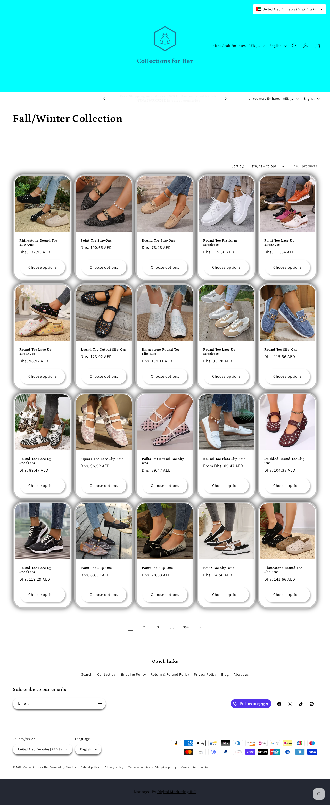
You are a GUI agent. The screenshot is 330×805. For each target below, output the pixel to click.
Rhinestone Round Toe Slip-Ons (38, 242)
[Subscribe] (100, 703)
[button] (10, 46)
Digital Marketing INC (176, 791)
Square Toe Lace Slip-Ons (102, 459)
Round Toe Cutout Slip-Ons (104, 350)
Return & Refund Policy (170, 674)
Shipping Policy (133, 674)
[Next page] (199, 627)
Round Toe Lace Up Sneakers (35, 352)
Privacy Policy (205, 674)
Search (87, 674)
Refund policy (90, 767)
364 (186, 627)
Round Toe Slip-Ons (158, 240)
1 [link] (130, 627)
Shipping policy (166, 767)
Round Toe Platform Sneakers (220, 242)
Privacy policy (113, 767)
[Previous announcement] (104, 99)
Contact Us (106, 674)
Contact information (195, 767)
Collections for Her (36, 767)
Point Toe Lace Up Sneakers (279, 242)
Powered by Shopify (63, 767)
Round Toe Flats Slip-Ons (224, 459)
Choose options (42, 267)
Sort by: (238, 166)
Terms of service (139, 767)
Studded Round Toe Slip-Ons (285, 461)
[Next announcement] (226, 99)
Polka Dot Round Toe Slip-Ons (164, 461)
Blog (225, 674)
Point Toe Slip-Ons (96, 240)
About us (241, 674)
